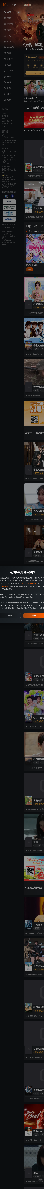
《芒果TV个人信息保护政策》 (28, 583)
